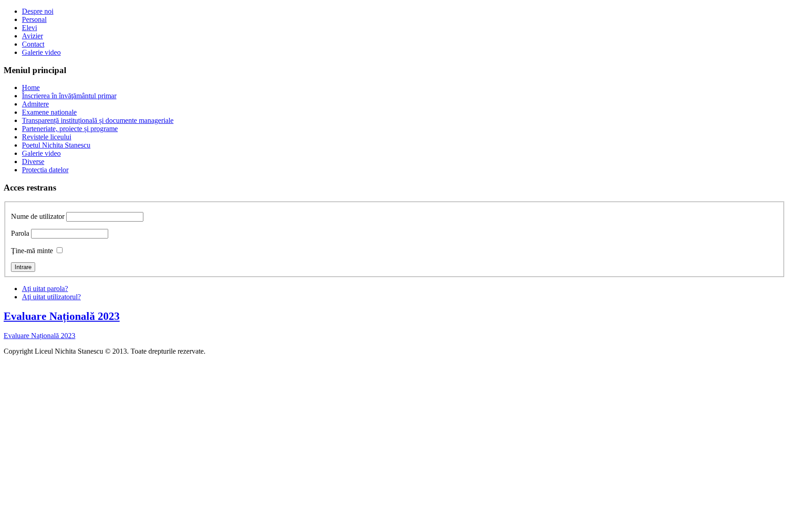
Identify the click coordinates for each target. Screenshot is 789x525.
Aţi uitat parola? (45, 288)
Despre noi (37, 11)
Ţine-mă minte (32, 251)
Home (31, 87)
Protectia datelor (45, 170)
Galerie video (41, 52)
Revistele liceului (46, 137)
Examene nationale (49, 112)
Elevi (29, 28)
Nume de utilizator (37, 216)
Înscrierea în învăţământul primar (69, 96)
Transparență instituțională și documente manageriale (98, 120)
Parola (20, 233)
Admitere (35, 104)
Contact (33, 44)
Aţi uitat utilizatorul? (51, 297)
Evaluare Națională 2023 (62, 316)
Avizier (32, 36)
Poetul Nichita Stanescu (56, 145)
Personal (34, 19)
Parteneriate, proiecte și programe (70, 129)
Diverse (33, 161)
